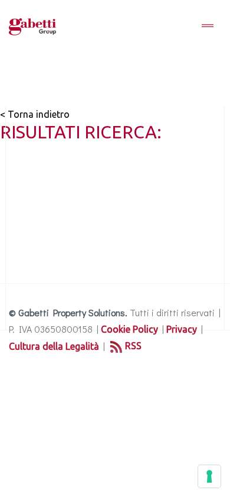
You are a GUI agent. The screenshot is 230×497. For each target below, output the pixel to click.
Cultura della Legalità (54, 346)
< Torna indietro (35, 114)
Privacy (181, 329)
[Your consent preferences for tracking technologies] (209, 476)
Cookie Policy (129, 329)
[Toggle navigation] (207, 26)
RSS (133, 345)
